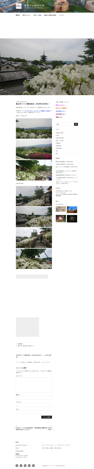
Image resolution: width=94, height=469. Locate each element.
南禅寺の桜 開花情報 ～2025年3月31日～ (65, 161)
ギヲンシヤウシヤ (34, 5)
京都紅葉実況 (59, 145)
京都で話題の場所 (59, 138)
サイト (17, 409)
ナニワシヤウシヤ (59, 204)
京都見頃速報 (20, 343)
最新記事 (18, 15)
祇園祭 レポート (59, 117)
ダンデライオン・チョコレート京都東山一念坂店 (37, 110)
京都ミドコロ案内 (37, 15)
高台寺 (26, 345)
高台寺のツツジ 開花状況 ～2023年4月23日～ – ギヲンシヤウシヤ (35, 362)
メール (18, 402)
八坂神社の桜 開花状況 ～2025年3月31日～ (65, 164)
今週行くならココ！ (26, 15)
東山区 (19, 345)
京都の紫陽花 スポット (61, 111)
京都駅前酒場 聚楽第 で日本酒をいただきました (66, 175)
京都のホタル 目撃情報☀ (61, 108)
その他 (57, 135)
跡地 (57, 153)
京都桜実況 (58, 143)
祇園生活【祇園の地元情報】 (50, 15)
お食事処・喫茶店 (59, 132)
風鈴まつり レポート (60, 105)
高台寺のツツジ (31, 345)
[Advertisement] (47, 28)
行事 (57, 150)
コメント (19, 376)
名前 (17, 394)
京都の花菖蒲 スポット (61, 114)
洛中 (21, 345)
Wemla (25, 101)
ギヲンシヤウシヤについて (21, 445)
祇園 (24, 345)
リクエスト (61, 15)
